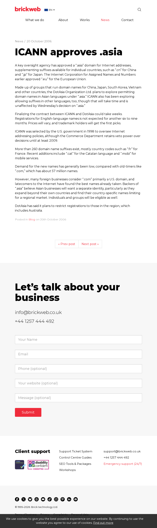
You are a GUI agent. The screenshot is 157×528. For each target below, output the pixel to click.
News (19, 41)
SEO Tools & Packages (75, 464)
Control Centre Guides (75, 457)
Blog (32, 219)
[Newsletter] (75, 499)
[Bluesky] (30, 499)
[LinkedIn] (69, 499)
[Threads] (36, 499)
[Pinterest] (62, 499)
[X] (23, 499)
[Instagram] (56, 499)
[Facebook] (17, 499)
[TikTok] (49, 499)
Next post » (90, 244)
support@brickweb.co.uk (122, 451)
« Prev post (66, 244)
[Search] (139, 9)
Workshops (67, 470)
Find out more (103, 523)
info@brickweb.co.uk (38, 312)
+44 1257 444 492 (34, 321)
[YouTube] (43, 499)
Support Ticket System (75, 451)
